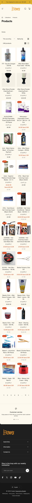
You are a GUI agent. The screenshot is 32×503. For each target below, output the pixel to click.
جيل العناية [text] (8, 125)
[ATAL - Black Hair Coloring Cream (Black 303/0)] (23, 167)
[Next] (30, 2)
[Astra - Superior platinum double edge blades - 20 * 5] (8, 167)
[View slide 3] (18, 419)
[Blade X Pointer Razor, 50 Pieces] (23, 341)
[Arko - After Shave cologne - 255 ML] (23, 139)
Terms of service (19, 493)
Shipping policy (26, 493)
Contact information (16, 495)
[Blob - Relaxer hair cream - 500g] (23, 369)
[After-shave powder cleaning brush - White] (23, 80)
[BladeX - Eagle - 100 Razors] (8, 369)
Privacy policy (12, 493)
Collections (8, 17)
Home (3, 32)
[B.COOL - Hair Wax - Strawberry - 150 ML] (8, 258)
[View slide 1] (14, 419)
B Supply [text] (8, 68)
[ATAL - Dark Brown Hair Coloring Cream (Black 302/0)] (8, 199)
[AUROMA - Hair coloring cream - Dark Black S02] (8, 229)
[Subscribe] (27, 470)
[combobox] (9, 39)
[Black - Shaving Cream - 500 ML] (23, 314)
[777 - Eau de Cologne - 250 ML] (8, 54)
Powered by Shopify (21, 491)
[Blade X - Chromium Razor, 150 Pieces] (8, 341)
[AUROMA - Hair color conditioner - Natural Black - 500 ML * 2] (23, 199)
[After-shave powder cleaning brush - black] (8, 80)
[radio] (25, 43)
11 (25, 395)
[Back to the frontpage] (2, 17)
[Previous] (2, 2)
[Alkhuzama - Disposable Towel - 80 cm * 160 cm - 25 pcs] (23, 107)
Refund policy (5, 493)
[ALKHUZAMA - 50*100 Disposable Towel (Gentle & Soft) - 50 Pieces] (8, 107)
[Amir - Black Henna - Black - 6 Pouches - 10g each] (8, 139)
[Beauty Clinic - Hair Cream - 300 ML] (8, 314)
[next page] (28, 395)
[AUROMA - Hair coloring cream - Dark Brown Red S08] (23, 229)
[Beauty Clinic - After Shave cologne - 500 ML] (8, 286)
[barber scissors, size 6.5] (23, 258)
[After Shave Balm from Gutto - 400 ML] (23, 54)
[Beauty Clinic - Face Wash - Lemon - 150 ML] (23, 286)
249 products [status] (7, 43)
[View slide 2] (16, 419)
